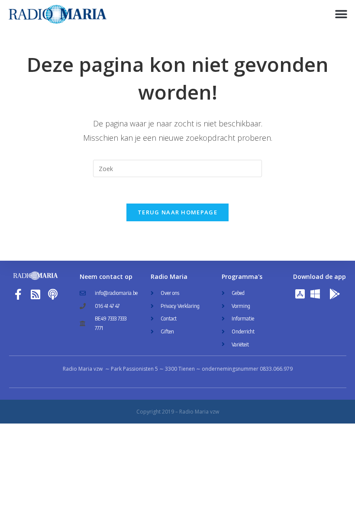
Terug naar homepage (177, 212)
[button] (341, 14)
